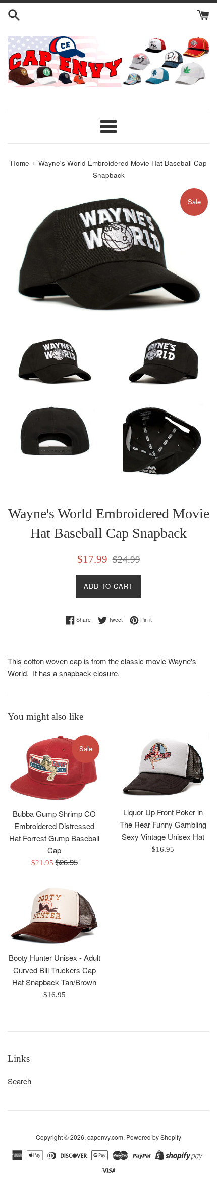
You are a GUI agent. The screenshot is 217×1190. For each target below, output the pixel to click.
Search (19, 1081)
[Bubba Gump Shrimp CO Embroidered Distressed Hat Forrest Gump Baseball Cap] (54, 768)
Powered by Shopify (153, 1137)
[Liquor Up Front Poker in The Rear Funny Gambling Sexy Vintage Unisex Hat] (162, 767)
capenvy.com (105, 1137)
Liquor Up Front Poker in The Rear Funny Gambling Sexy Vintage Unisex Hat (163, 824)
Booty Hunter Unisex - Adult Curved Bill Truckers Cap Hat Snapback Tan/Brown (54, 969)
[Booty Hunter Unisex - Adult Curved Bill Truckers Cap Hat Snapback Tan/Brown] (54, 915)
